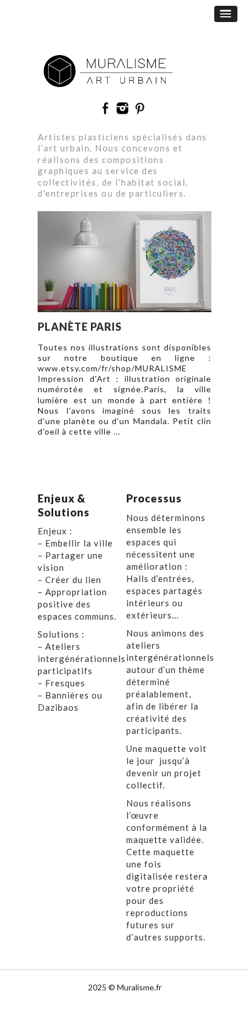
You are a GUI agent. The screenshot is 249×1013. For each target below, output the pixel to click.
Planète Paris (80, 326)
